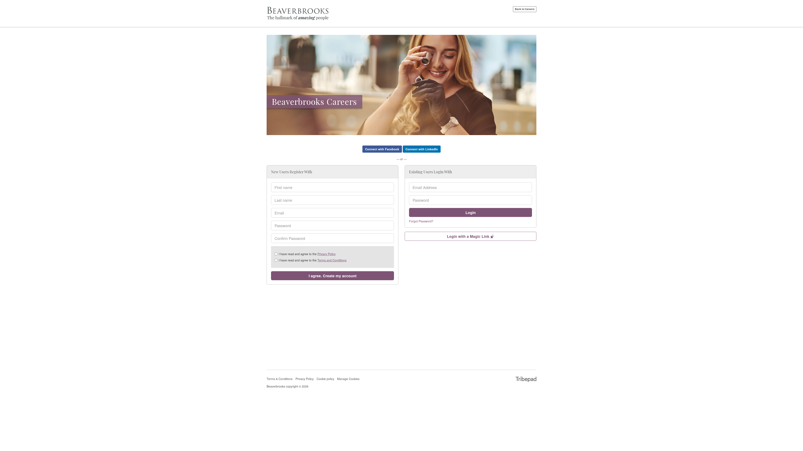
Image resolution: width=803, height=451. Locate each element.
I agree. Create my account (333, 275)
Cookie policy (325, 379)
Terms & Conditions (280, 379)
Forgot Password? (421, 221)
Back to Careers (524, 9)
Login (470, 212)
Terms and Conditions (332, 260)
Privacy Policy (326, 254)
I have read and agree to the (307, 254)
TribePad (525, 380)
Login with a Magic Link (468, 236)
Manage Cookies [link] (348, 379)
